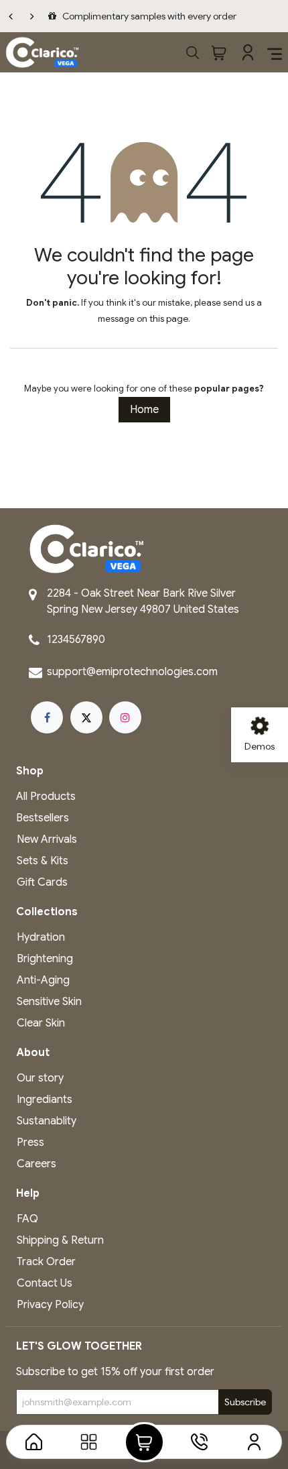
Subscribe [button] (245, 1402)
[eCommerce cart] (218, 52)
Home (144, 409)
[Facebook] (47, 717)
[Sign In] (246, 52)
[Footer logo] (86, 548)
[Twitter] (86, 717)
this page (168, 318)
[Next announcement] (32, 16)
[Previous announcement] (10, 16)
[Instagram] (125, 717)
